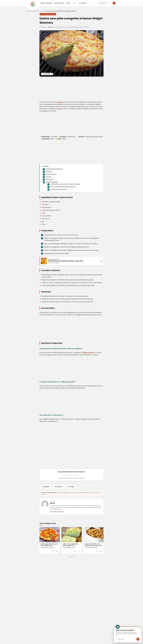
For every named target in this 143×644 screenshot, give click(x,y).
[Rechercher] (114, 3)
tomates (59, 109)
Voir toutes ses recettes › (57, 511)
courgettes (59, 102)
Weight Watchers (88, 352)
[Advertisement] (71, 89)
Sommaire (46, 166)
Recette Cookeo (59, 3)
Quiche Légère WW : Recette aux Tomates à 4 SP (49, 544)
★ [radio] (65, 475)
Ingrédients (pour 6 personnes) (54, 169)
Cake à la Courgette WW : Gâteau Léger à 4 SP (70, 544)
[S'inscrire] (137, 639)
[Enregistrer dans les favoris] (53, 551)
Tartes (68, 3)
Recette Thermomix (47, 3)
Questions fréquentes (52, 182)
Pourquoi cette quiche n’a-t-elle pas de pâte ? (63, 186)
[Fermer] (139, 628)
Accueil (29, 11)
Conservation (49, 179)
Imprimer (59, 486)
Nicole (49, 27)
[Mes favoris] (74, 3)
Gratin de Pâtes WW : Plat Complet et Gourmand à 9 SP (93, 544)
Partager (71, 486)
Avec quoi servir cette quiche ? (59, 189)
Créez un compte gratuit (48, 492)
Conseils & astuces (51, 174)
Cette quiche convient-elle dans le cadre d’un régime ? (65, 184)
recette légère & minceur (38, 11)
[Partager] (57, 551)
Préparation (49, 171)
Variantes (48, 176)
